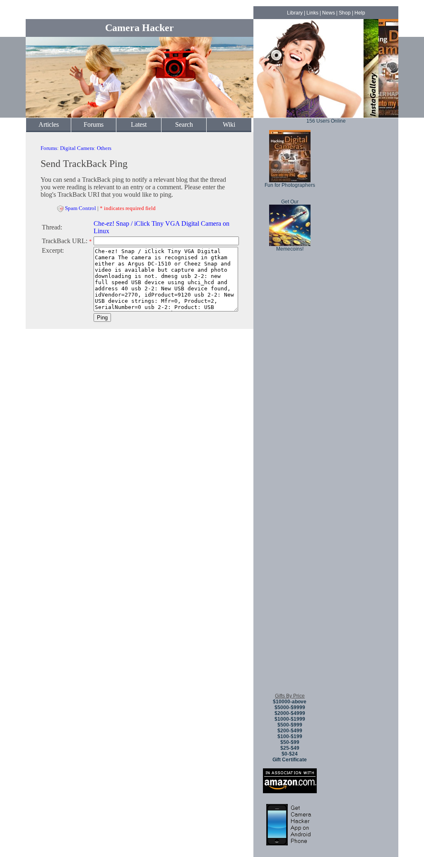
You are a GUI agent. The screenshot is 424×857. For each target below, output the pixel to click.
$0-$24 (290, 754)
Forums (94, 124)
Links (312, 13)
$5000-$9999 (290, 707)
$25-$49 (289, 748)
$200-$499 (289, 731)
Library (295, 13)
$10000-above (289, 702)
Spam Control (80, 208)
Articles (49, 124)
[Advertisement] (290, 563)
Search (184, 124)
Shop (345, 13)
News (328, 13)
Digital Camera (77, 148)
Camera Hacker (139, 27)
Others (104, 148)
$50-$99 (289, 742)
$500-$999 (289, 725)
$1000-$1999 (290, 719)
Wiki (229, 124)
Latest (139, 124)
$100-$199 (289, 736)
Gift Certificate (289, 760)
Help (359, 13)
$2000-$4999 (290, 713)
